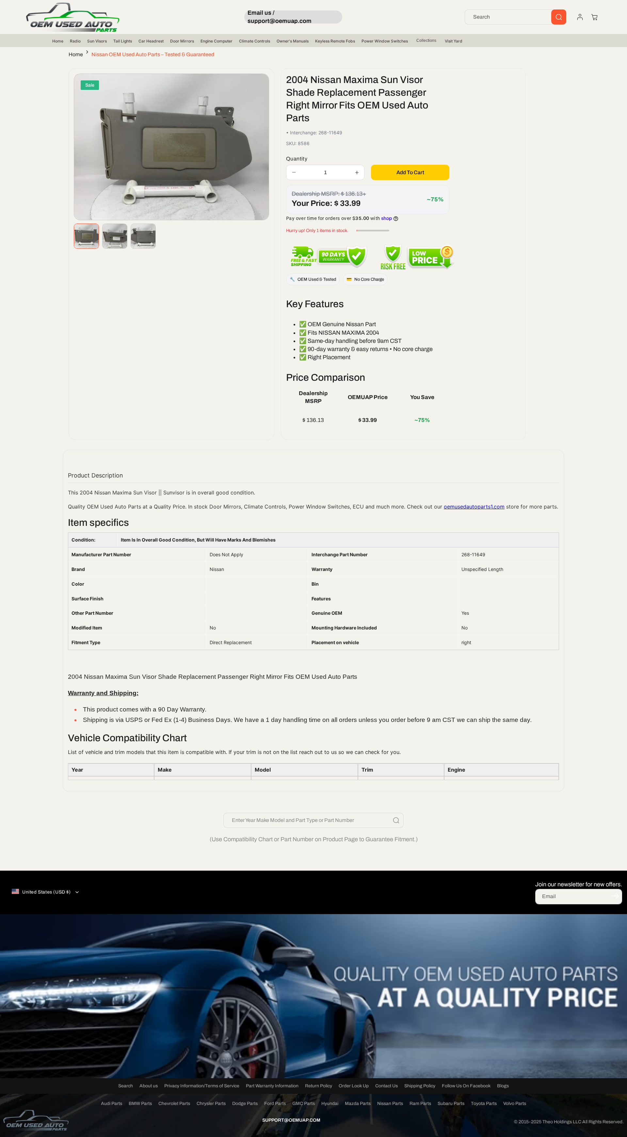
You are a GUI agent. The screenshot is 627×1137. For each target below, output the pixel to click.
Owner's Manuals (293, 41)
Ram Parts (420, 1103)
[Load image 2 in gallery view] (114, 236)
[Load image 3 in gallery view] (143, 236)
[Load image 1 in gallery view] (86, 236)
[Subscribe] (615, 896)
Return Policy (318, 1085)
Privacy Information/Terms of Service (201, 1085)
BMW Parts (140, 1103)
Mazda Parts (358, 1103)
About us (148, 1085)
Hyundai (329, 1103)
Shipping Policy (419, 1085)
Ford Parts (275, 1103)
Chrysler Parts (211, 1103)
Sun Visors (97, 41)
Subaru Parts (451, 1103)
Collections (426, 40)
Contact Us (386, 1085)
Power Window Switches (385, 41)
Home (57, 41)
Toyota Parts (484, 1103)
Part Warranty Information (272, 1085)
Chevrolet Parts (174, 1103)
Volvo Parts (514, 1103)
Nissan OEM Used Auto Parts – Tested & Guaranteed (152, 54)
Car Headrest (151, 41)
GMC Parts (303, 1103)
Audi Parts (111, 1103)
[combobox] (515, 17)
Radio (75, 41)
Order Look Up (354, 1085)
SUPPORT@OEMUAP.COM (291, 1120)
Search (125, 1085)
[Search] (558, 17)
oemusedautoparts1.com (474, 506)
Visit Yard (453, 41)
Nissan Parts (390, 1103)
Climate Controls (254, 41)
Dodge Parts (245, 1103)
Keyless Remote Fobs (335, 41)
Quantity (296, 158)
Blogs (503, 1085)
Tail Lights (122, 41)
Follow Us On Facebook (466, 1085)
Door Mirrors (182, 41)
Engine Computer (217, 41)
